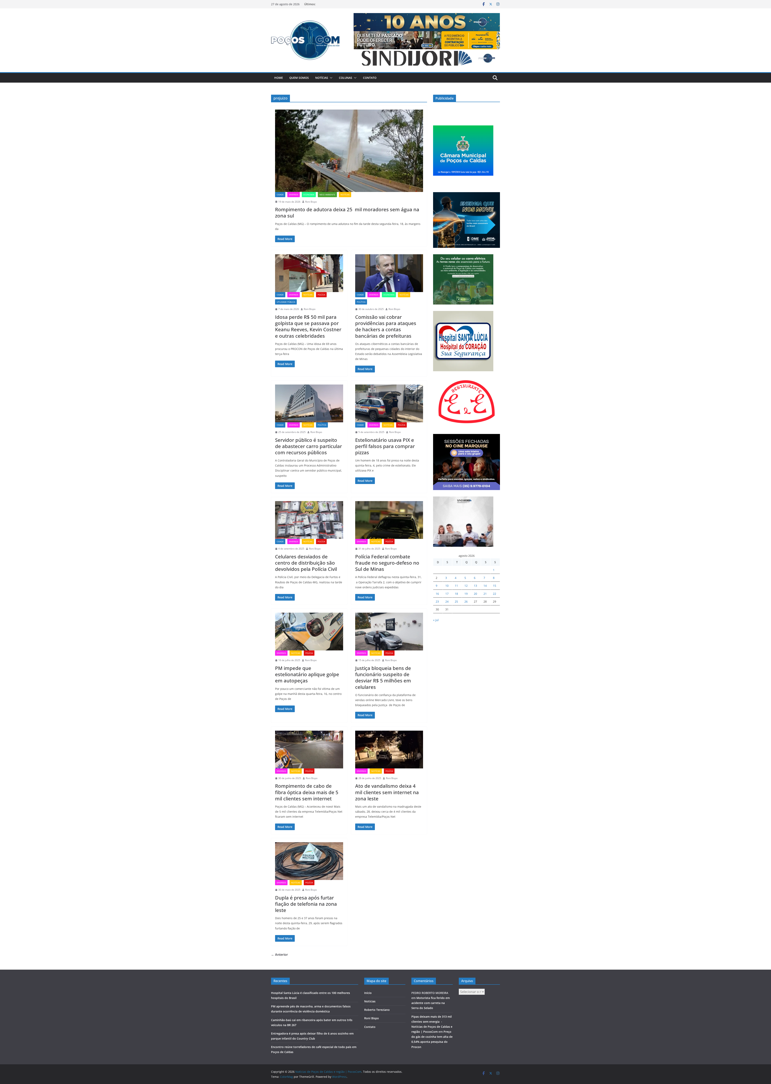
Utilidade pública (286, 301)
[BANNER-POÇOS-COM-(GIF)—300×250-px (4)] (463, 128)
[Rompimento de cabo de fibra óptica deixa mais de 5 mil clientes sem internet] (309, 749)
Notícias (321, 78)
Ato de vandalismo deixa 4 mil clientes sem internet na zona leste (387, 792)
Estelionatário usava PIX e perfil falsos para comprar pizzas (385, 446)
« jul (436, 620)
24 (447, 601)
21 (485, 594)
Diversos (293, 194)
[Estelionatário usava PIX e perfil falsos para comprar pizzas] (389, 403)
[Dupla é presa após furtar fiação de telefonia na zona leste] (309, 861)
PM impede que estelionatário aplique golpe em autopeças (307, 674)
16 (437, 594)
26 (466, 601)
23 (437, 601)
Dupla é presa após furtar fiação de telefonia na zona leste (306, 903)
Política (361, 301)
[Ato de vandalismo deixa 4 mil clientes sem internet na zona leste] (389, 749)
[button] (330, 78)
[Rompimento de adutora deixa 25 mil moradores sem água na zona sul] (349, 151)
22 (494, 594)
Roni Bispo (311, 201)
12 (466, 586)
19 (466, 594)
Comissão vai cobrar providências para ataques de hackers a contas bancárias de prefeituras (385, 326)
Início (368, 993)
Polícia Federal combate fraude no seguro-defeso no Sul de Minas (387, 562)
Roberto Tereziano (377, 1010)
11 (456, 586)
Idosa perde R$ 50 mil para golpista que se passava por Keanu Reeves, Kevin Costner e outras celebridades (308, 326)
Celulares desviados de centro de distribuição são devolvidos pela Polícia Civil (306, 562)
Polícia (321, 294)
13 (475, 586)
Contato (369, 78)
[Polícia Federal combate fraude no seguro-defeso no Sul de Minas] (389, 520)
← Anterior (279, 954)
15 (494, 586)
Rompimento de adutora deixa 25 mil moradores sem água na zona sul (347, 212)
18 (456, 594)
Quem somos (299, 78)
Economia (308, 194)
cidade (280, 194)
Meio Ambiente (327, 194)
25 (456, 601)
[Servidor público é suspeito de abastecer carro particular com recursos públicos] (309, 403)
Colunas (345, 78)
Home (278, 78)
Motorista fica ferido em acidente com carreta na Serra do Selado (430, 1003)
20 (475, 594)
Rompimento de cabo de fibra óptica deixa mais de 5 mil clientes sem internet (306, 792)
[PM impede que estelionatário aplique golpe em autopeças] (309, 631)
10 (447, 586)
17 (447, 594)
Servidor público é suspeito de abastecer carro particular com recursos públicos (308, 446)
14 (485, 586)
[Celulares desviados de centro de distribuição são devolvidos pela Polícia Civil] (309, 520)
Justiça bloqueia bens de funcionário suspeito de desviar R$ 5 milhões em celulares (383, 677)
